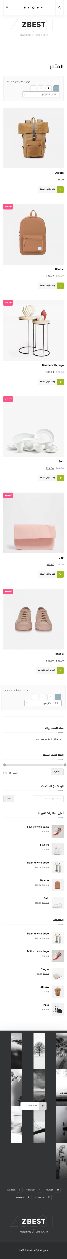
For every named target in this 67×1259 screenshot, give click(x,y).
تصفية (57, 772)
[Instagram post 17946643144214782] (61, 1087)
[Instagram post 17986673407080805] (39, 1051)
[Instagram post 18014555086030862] (39, 1087)
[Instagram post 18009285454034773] (39, 1124)
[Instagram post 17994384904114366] (16, 1051)
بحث (9, 799)
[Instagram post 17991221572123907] (61, 1161)
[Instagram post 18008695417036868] (16, 1124)
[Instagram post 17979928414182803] (61, 1051)
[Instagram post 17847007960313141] (16, 1087)
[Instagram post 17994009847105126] (61, 1124)
